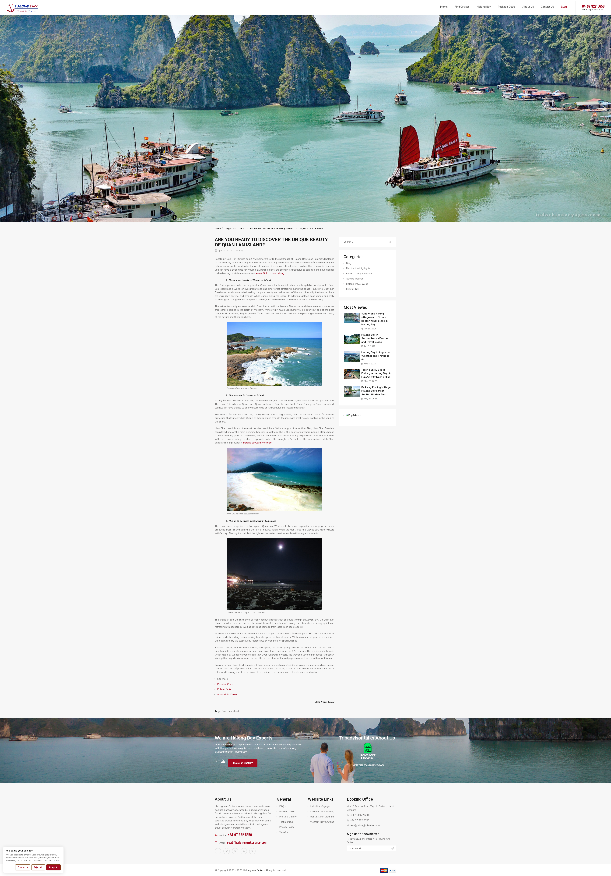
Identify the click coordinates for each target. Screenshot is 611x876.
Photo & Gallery (288, 816)
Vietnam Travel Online (322, 822)
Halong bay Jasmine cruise (257, 442)
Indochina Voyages (320, 806)
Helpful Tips (352, 289)
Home (444, 7)
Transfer (283, 832)
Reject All (38, 867)
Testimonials (286, 822)
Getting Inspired (355, 278)
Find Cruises (462, 7)
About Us (528, 7)
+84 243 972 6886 (360, 815)
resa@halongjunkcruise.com (246, 842)
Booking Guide (287, 811)
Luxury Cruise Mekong (322, 811)
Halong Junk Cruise (253, 870)
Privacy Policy (286, 827)
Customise (23, 867)
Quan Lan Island (230, 711)
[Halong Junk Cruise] (22, 7)
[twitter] (226, 851)
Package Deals (506, 7)
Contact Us (547, 7)
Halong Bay (484, 7)
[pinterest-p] (252, 851)
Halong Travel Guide (357, 284)
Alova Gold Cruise (227, 694)
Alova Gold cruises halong (270, 273)
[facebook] (218, 851)
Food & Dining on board (359, 273)
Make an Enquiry (243, 762)
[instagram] (235, 851)
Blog (564, 7)
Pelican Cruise (224, 689)
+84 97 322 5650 (240, 834)
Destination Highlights (358, 268)
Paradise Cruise (225, 684)
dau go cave (230, 228)
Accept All (53, 867)
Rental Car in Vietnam (322, 816)
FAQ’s (282, 806)
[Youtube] (244, 851)
